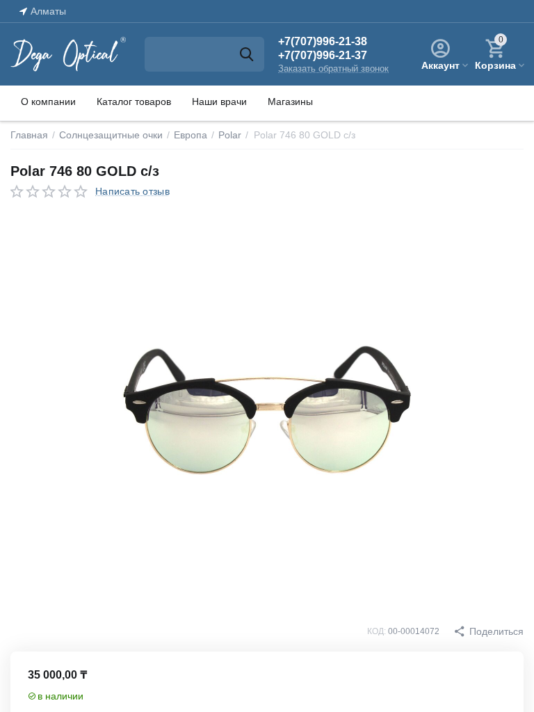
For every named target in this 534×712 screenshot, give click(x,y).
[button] (488, 631)
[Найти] (247, 54)
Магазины (290, 101)
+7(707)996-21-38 (322, 41)
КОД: (376, 631)
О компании (48, 101)
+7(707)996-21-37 (322, 55)
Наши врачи (219, 101)
